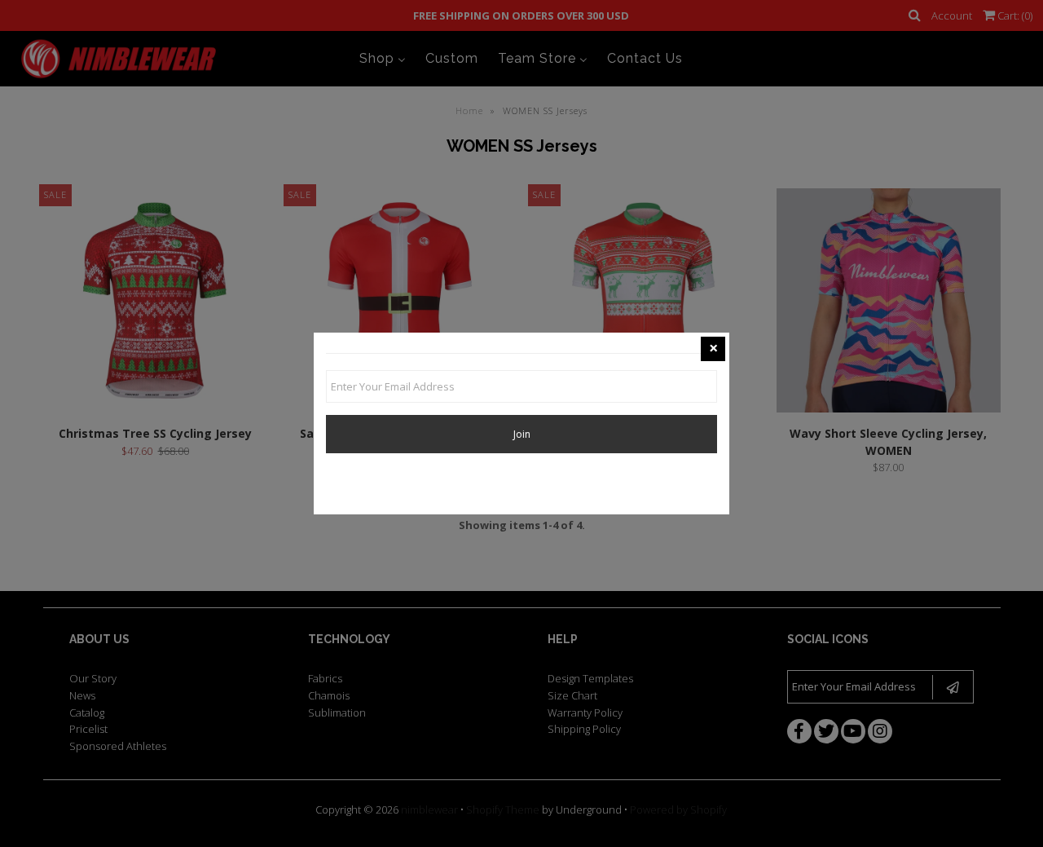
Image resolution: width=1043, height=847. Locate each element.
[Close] (713, 349)
